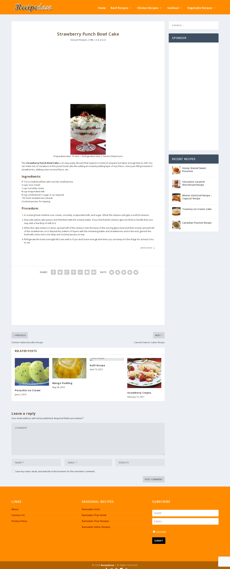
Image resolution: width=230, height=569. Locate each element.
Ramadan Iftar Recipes (95, 521)
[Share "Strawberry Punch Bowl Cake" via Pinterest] (73, 272)
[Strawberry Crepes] (144, 373)
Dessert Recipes (79, 39)
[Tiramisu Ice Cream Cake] (176, 211)
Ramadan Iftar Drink (94, 515)
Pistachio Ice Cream (28, 390)
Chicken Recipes (147, 8)
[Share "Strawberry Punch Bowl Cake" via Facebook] (53, 272)
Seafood (172, 8)
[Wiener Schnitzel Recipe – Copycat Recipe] (176, 197)
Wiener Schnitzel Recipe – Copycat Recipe (197, 197)
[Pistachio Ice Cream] (32, 372)
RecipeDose (107, 565)
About (15, 509)
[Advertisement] (88, 75)
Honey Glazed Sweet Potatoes (194, 169)
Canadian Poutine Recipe (196, 222)
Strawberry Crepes (139, 392)
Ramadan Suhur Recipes (96, 527)
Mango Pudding (62, 383)
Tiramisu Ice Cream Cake (196, 209)
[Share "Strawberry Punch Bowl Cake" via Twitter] (60, 272)
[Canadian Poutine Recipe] (176, 225)
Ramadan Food (91, 509)
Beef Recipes (119, 8)
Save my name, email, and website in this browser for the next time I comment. (55, 471)
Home (102, 8)
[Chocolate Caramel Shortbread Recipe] (176, 184)
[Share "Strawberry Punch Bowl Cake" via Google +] (66, 272)
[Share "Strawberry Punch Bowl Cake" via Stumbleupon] (80, 272)
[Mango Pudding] (69, 368)
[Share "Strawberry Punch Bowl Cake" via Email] (87, 272)
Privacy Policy (19, 521)
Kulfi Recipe (97, 365)
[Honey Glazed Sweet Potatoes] (176, 170)
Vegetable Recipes (199, 8)
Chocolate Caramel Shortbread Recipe (193, 183)
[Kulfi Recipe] (107, 359)
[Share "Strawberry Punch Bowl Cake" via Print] (93, 272)
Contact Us (18, 515)
